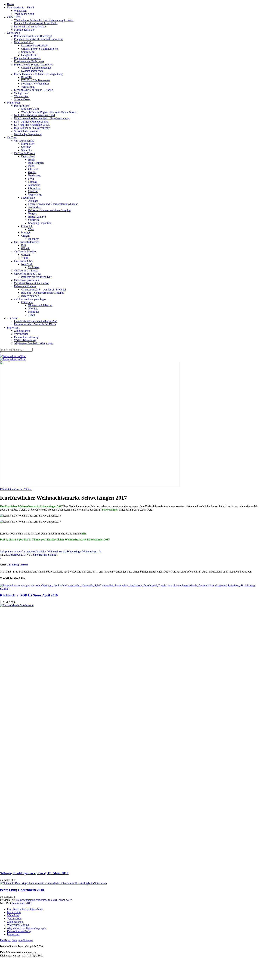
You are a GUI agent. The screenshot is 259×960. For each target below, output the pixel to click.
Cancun (25, 254)
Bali (23, 245)
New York (27, 264)
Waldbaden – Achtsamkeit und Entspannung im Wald (43, 20)
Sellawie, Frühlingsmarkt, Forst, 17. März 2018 (34, 873)
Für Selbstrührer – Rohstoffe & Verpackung (38, 74)
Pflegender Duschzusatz (27, 58)
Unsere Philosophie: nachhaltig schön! (35, 321)
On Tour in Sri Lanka (26, 270)
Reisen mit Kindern (25, 286)
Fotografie (27, 302)
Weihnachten (21, 96)
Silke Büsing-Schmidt (45, 554)
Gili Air (25, 248)
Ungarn (25, 235)
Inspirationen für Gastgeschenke (32, 127)
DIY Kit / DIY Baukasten (35, 80)
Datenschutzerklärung (26, 337)
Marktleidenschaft (24, 29)
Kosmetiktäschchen (32, 70)
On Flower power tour (26, 280)
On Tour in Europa (24, 153)
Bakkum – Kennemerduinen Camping (49, 210)
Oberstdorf (34, 188)
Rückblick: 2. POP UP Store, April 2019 (29, 595)
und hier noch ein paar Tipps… (31, 299)
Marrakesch (27, 143)
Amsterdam (34, 207)
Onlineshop (13, 32)
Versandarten (21, 333)
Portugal (25, 232)
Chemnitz (33, 169)
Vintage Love (21, 93)
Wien (31, 229)
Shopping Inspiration (39, 222)
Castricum (33, 219)
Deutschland (28, 156)
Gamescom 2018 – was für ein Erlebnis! (43, 289)
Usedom (33, 191)
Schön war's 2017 (22, 903)
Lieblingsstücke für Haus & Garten (33, 89)
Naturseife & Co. (23, 42)
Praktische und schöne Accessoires (33, 64)
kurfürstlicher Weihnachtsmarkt (49, 551)
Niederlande (28, 197)
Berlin (31, 159)
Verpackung (28, 86)
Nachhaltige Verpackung (28, 134)
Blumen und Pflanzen (40, 305)
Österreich (27, 226)
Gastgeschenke (29, 55)
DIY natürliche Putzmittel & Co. (32, 124)
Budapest (33, 238)
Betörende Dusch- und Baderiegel (33, 36)
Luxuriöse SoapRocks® (34, 45)
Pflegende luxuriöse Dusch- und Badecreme (38, 39)
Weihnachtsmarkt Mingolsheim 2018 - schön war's (44, 899)
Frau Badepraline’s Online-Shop (25, 909)
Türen (31, 314)
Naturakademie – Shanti (20, 7)
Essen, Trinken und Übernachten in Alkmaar (53, 203)
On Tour (12, 137)
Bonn (31, 165)
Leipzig (32, 181)
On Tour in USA (23, 260)
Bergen (32, 213)
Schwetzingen (74, 551)
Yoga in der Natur (24, 13)
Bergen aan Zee (37, 216)
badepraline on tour (10, 551)
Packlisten (33, 267)
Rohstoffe (26, 77)
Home (10, 4)
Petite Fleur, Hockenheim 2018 (22, 890)
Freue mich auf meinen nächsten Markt (35, 23)
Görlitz (32, 172)
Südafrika (26, 150)
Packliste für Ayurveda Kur (36, 276)
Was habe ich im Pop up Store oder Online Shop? (48, 112)
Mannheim (34, 184)
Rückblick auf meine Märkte (30, 26)
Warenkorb (13, 915)
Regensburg (35, 194)
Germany (26, 551)
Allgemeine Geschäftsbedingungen (33, 343)
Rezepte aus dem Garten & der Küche (35, 324)
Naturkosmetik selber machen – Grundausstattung (41, 118)
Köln (31, 178)
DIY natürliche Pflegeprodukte (31, 121)
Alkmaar (33, 200)
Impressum (13, 327)
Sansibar (26, 146)
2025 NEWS (14, 16)
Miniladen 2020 (30, 108)
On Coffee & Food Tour (27, 273)
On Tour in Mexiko (25, 251)
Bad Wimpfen (36, 162)
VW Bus (33, 308)
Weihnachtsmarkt (91, 551)
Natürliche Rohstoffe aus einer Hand (34, 115)
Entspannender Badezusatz (29, 61)
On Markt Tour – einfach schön (31, 283)
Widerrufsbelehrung (25, 340)
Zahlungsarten (22, 330)
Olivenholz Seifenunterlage (36, 67)
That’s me (12, 318)
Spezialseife (27, 51)
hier (83, 533)
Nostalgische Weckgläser (35, 83)
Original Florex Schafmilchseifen (39, 48)
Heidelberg (34, 175)
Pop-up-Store (21, 105)
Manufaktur (13, 102)
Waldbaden (20, 10)
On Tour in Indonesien (26, 241)
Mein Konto (14, 912)
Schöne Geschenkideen (27, 131)
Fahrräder (33, 311)
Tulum (24, 257)
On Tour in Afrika (24, 140)
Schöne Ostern (22, 99)
